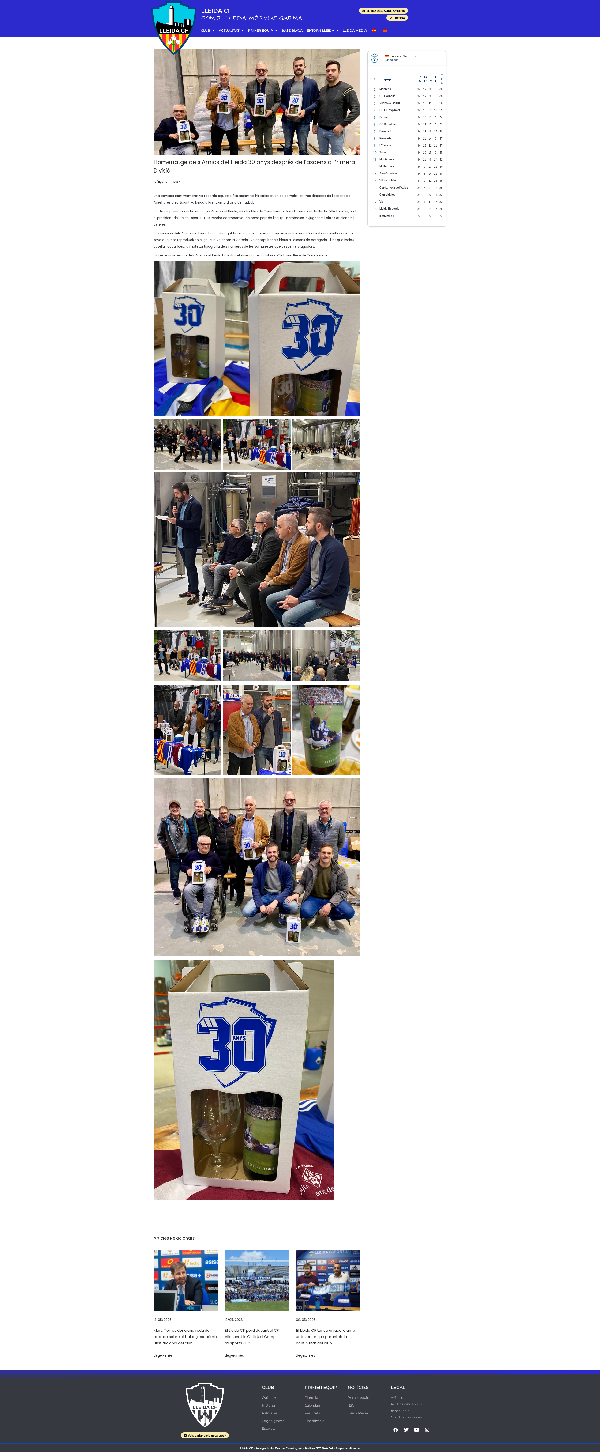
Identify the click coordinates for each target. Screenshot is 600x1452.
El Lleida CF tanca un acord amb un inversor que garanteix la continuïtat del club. (325, 1337)
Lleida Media (355, 30)
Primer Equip (260, 30)
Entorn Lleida (320, 30)
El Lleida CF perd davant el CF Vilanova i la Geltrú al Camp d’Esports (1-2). (252, 1337)
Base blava (292, 30)
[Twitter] (406, 1430)
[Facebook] (395, 1430)
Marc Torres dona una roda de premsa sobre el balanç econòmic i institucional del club (185, 1337)
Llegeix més (163, 1355)
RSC (176, 182)
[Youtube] (416, 1430)
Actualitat (229, 30)
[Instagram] (427, 1430)
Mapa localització (348, 1448)
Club (205, 30)
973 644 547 (324, 1448)
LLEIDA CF (216, 10)
